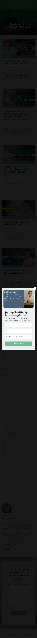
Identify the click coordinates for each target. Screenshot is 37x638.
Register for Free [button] (18, 343)
